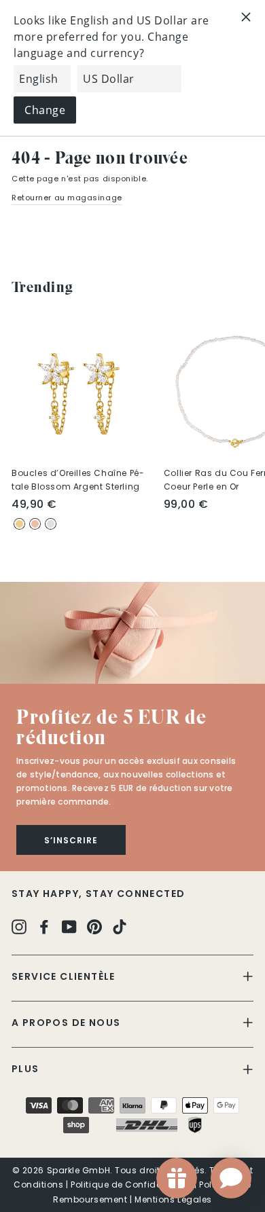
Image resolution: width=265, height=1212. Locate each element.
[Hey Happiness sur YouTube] (69, 926)
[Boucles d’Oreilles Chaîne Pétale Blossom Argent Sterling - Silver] (51, 524)
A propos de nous (66, 1022)
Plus (25, 1069)
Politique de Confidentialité (131, 1184)
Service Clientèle (64, 976)
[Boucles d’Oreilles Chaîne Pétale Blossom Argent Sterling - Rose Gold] (35, 524)
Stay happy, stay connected (98, 893)
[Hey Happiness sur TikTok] (119, 926)
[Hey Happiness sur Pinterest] (94, 926)
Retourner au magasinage (67, 197)
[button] (132, 632)
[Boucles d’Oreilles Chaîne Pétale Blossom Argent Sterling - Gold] (19, 524)
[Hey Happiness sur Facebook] (44, 926)
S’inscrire (71, 840)
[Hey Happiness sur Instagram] (19, 926)
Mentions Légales (173, 1199)
